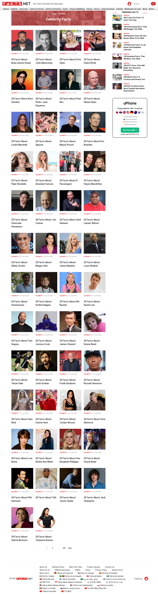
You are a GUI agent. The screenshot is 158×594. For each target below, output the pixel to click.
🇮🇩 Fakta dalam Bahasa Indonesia (68, 582)
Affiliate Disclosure (62, 570)
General (89, 9)
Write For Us (45, 570)
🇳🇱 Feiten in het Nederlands (81, 585)
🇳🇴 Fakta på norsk (47, 579)
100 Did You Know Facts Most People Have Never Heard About (134, 88)
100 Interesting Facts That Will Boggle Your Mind (135, 28)
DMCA (77, 570)
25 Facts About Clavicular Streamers (19, 223)
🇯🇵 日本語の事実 (94, 582)
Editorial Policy (58, 567)
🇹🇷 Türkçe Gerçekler (48, 591)
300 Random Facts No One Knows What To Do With (135, 37)
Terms (87, 570)
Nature (151, 9)
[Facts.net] (16, 4)
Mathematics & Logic (133, 9)
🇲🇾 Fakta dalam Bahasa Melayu (52, 585)
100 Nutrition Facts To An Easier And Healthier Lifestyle (135, 47)
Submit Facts (117, 570)
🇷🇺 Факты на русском (70, 588)
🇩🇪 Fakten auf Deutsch (63, 573)
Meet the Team (75, 567)
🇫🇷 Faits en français (86, 573)
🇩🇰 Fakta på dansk (94, 576)
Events (65, 9)
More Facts (44, 573)
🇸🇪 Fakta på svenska (115, 576)
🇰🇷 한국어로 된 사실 (114, 582)
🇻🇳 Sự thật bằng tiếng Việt (95, 588)
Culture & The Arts (37, 9)
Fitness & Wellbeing (77, 9)
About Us (43, 567)
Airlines (6, 9)
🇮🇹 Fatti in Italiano (47, 576)
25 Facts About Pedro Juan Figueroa (44, 102)
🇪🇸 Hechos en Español (108, 573)
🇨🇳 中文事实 (66, 591)
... (156, 9)
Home (53, 14)
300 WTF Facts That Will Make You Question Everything (134, 67)
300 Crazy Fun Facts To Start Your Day (134, 19)
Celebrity (14, 9)
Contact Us (109, 567)
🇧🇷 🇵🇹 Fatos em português (70, 576)
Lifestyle (119, 9)
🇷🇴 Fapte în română (47, 588)
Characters (23, 9)
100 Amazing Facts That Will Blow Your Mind (134, 57)
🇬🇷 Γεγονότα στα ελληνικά (114, 579)
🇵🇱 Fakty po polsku (105, 585)
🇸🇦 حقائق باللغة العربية (89, 579)
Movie (145, 9)
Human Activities (108, 9)
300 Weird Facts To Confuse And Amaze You (134, 78)
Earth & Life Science (53, 9)
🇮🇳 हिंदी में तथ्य (45, 582)
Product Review (93, 567)
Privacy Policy (101, 570)
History (97, 9)
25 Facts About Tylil (46, 497)
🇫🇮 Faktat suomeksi (67, 579)
